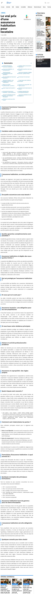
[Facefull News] (9, 3)
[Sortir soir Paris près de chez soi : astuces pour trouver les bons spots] (28, 582)
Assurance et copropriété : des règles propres (25, 85)
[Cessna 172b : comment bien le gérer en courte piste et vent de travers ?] (17, 582)
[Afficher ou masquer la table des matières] (22, 63)
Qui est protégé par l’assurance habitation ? (9, 77)
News (3, 12)
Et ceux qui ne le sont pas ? (24, 76)
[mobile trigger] (2, 3)
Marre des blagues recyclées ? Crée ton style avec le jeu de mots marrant (40, 22)
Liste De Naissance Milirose (40, 60)
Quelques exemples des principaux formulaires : (24, 92)
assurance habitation (23, 47)
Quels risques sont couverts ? (9, 88)
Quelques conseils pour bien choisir (9, 100)
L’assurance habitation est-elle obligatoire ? (25, 95)
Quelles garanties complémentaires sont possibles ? (7, 73)
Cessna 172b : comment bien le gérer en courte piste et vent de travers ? (41, 34)
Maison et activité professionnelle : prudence (8, 85)
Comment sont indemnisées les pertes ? (25, 88)
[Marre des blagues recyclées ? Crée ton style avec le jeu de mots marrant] (6, 582)
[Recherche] (45, 3)
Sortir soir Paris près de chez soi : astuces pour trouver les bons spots (40, 45)
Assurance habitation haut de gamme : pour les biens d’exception (9, 95)
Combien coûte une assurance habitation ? (25, 66)
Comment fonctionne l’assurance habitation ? (8, 66)
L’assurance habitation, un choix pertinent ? (8, 70)
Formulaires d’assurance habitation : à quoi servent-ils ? (9, 92)
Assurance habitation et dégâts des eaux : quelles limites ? (25, 73)
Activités (3, 584)
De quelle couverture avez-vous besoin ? (25, 70)
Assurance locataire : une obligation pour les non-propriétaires (8, 81)
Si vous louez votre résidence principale (25, 81)
